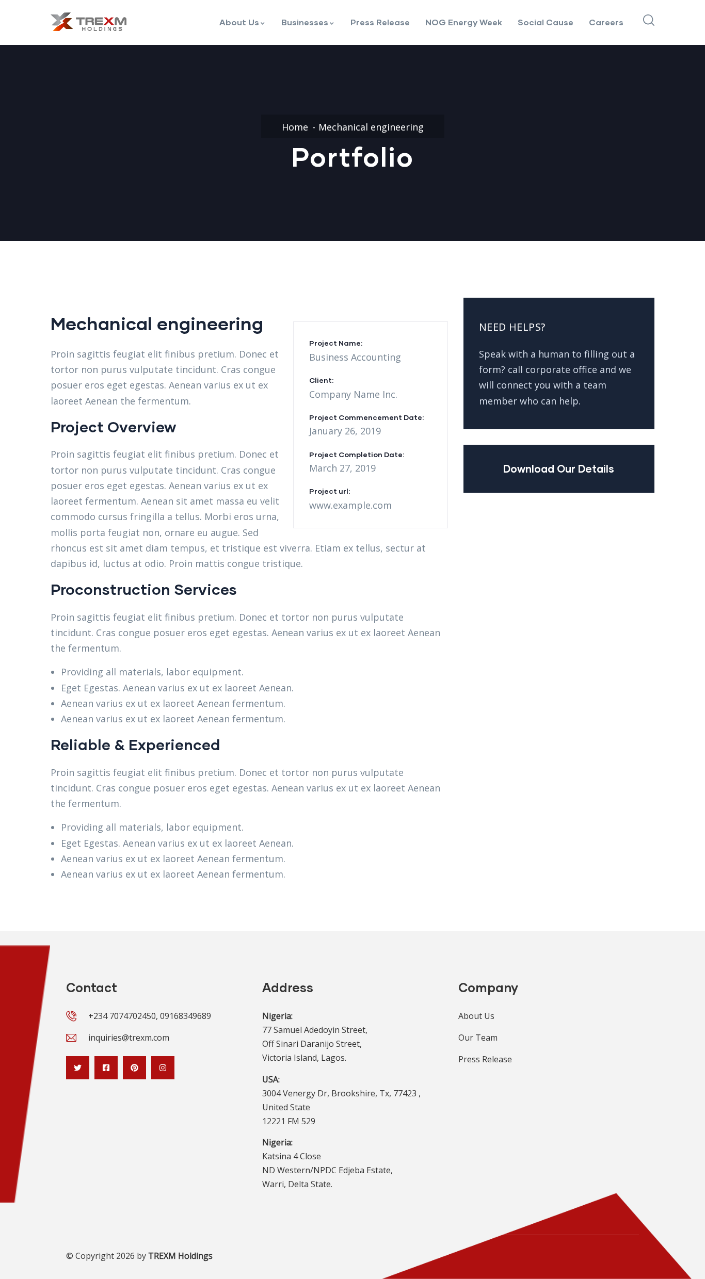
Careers (606, 22)
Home (295, 127)
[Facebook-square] (106, 1067)
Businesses (304, 22)
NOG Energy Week (463, 22)
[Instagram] (162, 1067)
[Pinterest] (134, 1067)
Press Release (380, 22)
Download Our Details (558, 468)
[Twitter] (77, 1067)
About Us (239, 22)
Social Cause (545, 22)
